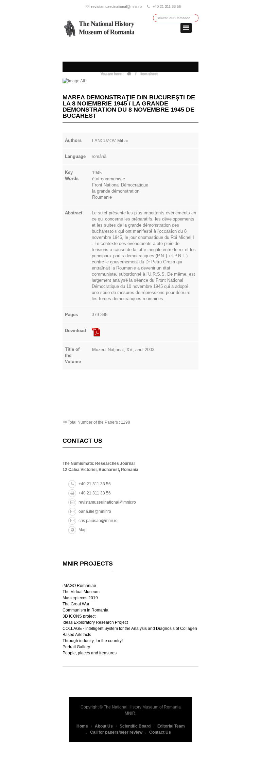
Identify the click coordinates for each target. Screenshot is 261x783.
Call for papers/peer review (116, 732)
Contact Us (160, 732)
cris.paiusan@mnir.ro (98, 520)
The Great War (76, 604)
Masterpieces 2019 (80, 598)
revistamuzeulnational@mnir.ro (116, 6)
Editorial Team (171, 726)
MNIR (130, 713)
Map (83, 529)
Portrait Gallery (76, 647)
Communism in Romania (85, 610)
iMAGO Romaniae (79, 585)
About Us (104, 726)
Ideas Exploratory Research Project (95, 622)
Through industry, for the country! (93, 640)
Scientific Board (135, 726)
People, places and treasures (90, 653)
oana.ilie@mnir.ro (95, 511)
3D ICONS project (79, 616)
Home (82, 726)
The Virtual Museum (81, 591)
